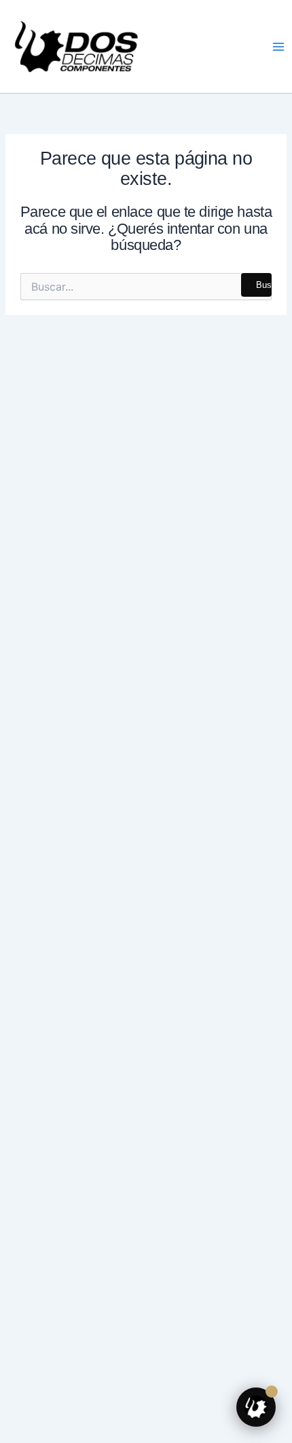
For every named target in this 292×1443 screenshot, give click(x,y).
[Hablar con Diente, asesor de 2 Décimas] (256, 1407)
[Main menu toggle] (278, 46)
